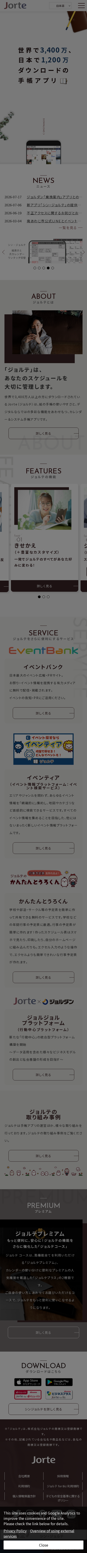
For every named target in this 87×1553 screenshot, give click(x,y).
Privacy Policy (15, 1530)
